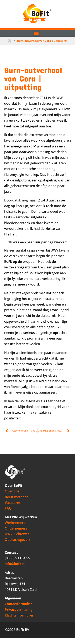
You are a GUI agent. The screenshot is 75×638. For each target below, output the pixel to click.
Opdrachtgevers (18, 539)
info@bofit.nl (15, 563)
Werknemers (15, 522)
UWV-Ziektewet (17, 534)
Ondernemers (16, 528)
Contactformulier (18, 604)
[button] (36, 33)
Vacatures (13, 502)
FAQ (8, 508)
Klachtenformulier (19, 615)
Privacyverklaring (18, 609)
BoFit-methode (17, 497)
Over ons (12, 491)
